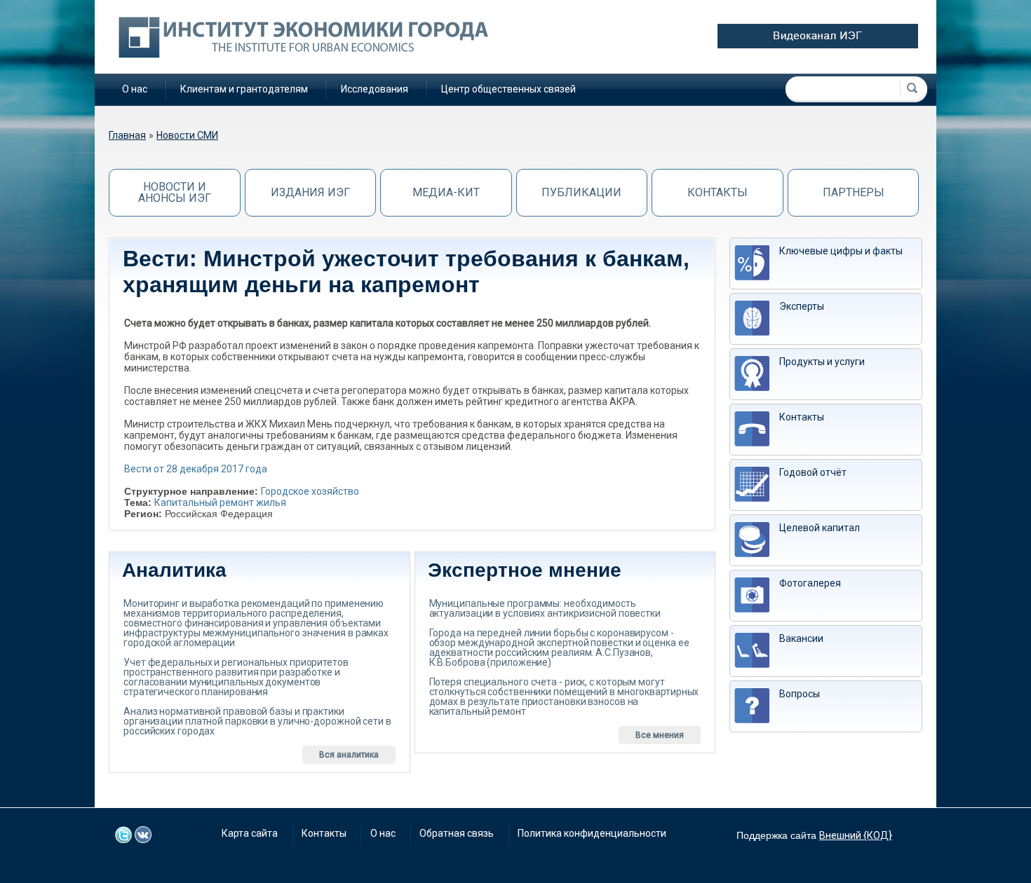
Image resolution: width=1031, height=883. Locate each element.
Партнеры (853, 192)
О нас (134, 89)
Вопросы (799, 693)
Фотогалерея (810, 583)
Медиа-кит (446, 192)
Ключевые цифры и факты (841, 250)
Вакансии (801, 638)
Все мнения (659, 735)
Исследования (374, 89)
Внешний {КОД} (855, 835)
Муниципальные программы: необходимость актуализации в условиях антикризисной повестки (545, 608)
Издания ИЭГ (310, 192)
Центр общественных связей (508, 89)
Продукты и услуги (822, 361)
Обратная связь (456, 833)
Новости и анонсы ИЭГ (174, 192)
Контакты (717, 192)
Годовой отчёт (813, 472)
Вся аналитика (349, 755)
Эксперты (801, 306)
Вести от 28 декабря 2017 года (195, 468)
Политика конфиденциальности (592, 833)
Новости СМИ (187, 135)
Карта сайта (250, 833)
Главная (127, 135)
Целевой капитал (819, 527)
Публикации (581, 192)
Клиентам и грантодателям (244, 89)
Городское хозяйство (310, 491)
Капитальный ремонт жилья (220, 502)
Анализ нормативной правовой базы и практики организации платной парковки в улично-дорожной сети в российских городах (257, 721)
